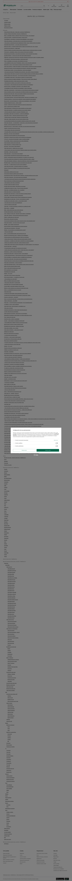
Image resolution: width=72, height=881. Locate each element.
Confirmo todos (48, 450)
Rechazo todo (24, 450)
